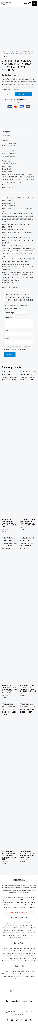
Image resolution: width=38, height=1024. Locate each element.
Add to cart (23, 94)
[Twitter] (17, 1020)
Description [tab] (6, 132)
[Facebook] (7, 1020)
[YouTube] (12, 1020)
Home (3, 51)
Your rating (9, 313)
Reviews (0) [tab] (6, 136)
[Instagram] (21, 1020)
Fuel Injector (10, 51)
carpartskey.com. (19, 1014)
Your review (9, 317)
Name (6, 330)
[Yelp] (31, 1020)
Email (6, 339)
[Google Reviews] (26, 1020)
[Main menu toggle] (34, 3)
